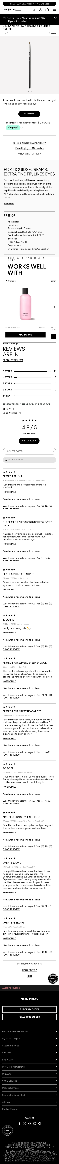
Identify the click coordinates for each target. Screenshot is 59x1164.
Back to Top (29, 970)
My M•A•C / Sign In (11, 1038)
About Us (6, 1052)
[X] (24, 1123)
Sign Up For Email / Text (13, 1095)
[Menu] (54, 9)
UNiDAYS (6, 1074)
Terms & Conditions (18, 1145)
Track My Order (29, 1009)
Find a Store (7, 1059)
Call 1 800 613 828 (29, 1017)
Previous (5, 307)
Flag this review (11, 509)
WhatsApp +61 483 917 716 (15, 1031)
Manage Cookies (20, 1143)
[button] (54, 9)
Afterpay (6, 1102)
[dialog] (17, 327)
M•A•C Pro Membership (13, 1067)
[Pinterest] (39, 1123)
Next (54, 307)
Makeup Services (10, 1088)
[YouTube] (29, 1123)
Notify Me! (29, 114)
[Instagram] (34, 1123)
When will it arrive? (29, 154)
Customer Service (10, 1045)
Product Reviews (10, 1109)
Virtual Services (9, 1081)
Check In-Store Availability (29, 143)
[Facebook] (19, 1123)
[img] (25, 304)
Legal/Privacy (37, 1143)
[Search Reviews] (5, 459)
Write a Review (29, 441)
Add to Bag (25, 335)
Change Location (40, 1145)
